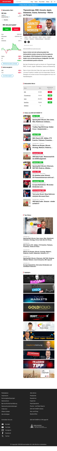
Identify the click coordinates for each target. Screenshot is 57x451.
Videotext (4, 409)
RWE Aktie (3, 13)
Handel (49, 37)
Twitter (7, 436)
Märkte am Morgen (39, 39)
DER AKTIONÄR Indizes (36, 408)
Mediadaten (4, 393)
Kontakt (7, 424)
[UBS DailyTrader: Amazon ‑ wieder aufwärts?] (39, 202)
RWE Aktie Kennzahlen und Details (10, 63)
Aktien (26, 37)
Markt (40, 37)
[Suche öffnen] (17, 1)
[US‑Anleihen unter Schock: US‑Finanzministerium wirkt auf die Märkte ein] (39, 174)
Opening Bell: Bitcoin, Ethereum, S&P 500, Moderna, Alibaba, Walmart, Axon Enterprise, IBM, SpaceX (38, 258)
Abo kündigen (5, 414)
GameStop (26, 102)
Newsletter (33, 398)
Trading (26, 39)
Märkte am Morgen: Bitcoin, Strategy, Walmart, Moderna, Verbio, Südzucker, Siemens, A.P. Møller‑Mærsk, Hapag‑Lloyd (37, 252)
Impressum (4, 395)
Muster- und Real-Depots (37, 406)
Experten (32, 401)
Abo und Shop (34, 411)
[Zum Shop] (32, 1)
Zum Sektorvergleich (7, 75)
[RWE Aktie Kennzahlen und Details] (11, 48)
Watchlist (6, 19)
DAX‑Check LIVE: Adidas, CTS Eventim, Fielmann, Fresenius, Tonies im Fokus (38, 245)
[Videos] (47, 1)
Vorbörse (32, 39)
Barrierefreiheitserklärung (9, 403)
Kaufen (6, 29)
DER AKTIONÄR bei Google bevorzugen (32, 48)
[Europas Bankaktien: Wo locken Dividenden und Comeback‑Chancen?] (39, 184)
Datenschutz (5, 401)
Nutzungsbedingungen (8, 398)
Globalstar (26, 105)
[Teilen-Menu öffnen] (25, 42)
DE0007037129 (4, 16)
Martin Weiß (47, 39)
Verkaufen (16, 29)
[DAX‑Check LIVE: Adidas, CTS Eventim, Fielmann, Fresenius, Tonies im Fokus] (39, 137)
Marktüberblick (34, 403)
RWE (25, 92)
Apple (25, 99)
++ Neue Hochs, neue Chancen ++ (28, 5)
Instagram (8, 430)
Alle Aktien (33, 393)
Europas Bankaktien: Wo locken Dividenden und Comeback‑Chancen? (37, 265)
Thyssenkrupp (27, 95)
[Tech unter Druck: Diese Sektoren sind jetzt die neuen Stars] (39, 193)
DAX (30, 37)
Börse (44, 37)
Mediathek (33, 395)
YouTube (7, 427)
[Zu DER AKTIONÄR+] (41, 1)
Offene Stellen (5, 411)
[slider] (32, 34)
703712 (3, 15)
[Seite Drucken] (29, 42)
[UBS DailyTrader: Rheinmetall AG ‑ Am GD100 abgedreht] (39, 156)
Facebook (8, 433)
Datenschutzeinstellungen (9, 406)
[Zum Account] (36, 1)
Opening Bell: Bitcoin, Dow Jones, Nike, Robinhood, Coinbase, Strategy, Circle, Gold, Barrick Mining (38, 239)
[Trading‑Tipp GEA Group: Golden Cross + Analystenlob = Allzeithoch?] (39, 128)
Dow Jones (35, 37)
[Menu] (55, 1)
